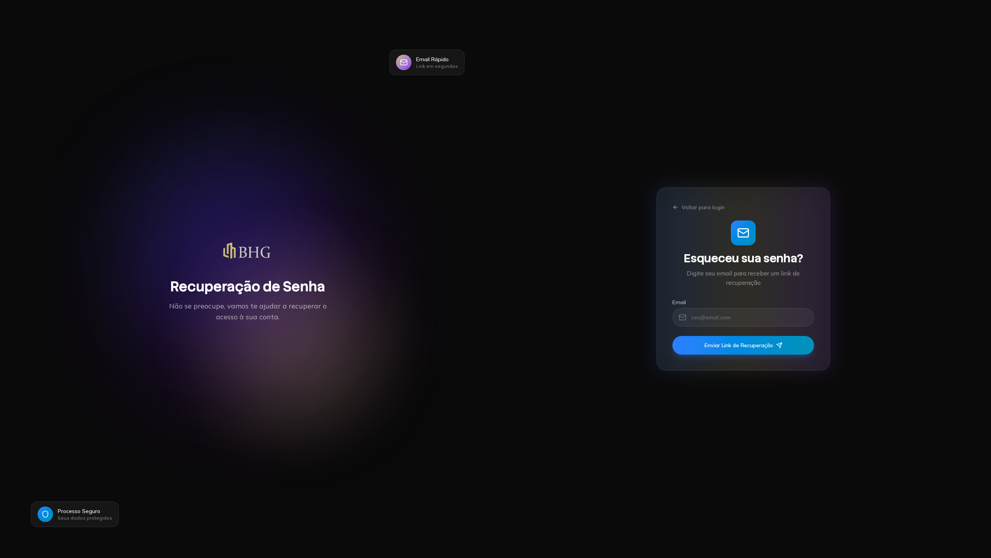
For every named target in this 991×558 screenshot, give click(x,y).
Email (679, 302)
